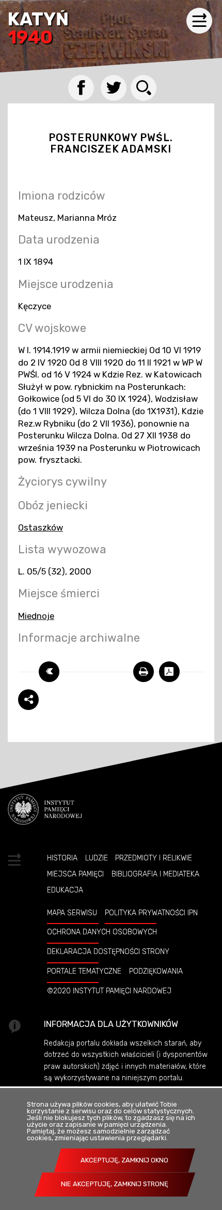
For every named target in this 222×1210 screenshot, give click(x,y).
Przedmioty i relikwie (153, 858)
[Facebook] (81, 88)
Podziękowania (156, 971)
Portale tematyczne (84, 971)
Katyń (38, 29)
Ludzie (96, 858)
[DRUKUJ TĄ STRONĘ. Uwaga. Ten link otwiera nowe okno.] (143, 671)
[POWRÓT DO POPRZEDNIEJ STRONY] (49, 671)
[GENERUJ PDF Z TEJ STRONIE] (169, 671)
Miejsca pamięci (75, 874)
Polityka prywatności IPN (151, 913)
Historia (62, 858)
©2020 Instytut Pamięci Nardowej (109, 991)
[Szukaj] (143, 88)
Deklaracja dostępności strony (108, 951)
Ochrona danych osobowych (102, 932)
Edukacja (65, 890)
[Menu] (199, 21)
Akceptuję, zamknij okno (124, 1160)
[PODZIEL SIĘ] (28, 699)
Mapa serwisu (72, 913)
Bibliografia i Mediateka (155, 874)
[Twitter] (113, 88)
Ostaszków (40, 527)
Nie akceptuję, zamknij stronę (114, 1184)
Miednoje (36, 616)
